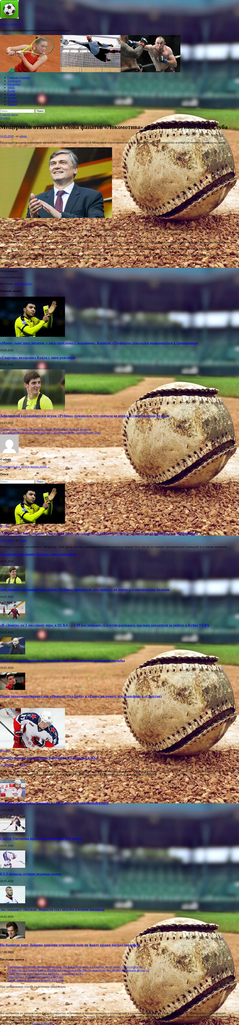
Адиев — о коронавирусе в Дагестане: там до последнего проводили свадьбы (62, 661)
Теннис (12, 97)
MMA (11, 87)
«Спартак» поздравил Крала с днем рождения (37, 358)
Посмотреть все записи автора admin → (25, 466)
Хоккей (12, 104)
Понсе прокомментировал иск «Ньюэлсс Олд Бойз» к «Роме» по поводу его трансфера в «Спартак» (81, 696)
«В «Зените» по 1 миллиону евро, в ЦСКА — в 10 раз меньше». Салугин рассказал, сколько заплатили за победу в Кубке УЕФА (104, 625)
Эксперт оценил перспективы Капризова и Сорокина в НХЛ (49, 758)
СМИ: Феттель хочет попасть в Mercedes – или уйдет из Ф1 (45, 973)
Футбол (12, 101)
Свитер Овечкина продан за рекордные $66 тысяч (41, 838)
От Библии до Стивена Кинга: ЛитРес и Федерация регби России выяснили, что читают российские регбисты (78, 970)
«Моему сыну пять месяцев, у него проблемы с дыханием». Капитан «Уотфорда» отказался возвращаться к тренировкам (99, 343)
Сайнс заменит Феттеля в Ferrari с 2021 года (35, 980)
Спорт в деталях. (10, 24)
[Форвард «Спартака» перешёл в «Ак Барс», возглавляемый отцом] (12, 795)
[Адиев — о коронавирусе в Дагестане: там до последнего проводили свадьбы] (12, 653)
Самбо (11, 94)
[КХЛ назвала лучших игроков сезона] (12, 866)
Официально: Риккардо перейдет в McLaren (35, 977)
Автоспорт (14, 80)
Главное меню (9, 114)
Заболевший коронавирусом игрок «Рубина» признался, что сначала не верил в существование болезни (84, 416)
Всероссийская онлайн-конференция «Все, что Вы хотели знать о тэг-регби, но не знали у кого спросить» (75, 967)
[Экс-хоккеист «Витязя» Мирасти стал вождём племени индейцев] (12, 902)
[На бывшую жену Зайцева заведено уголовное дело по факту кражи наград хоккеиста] (12, 937)
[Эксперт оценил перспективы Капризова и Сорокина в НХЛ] (32, 747)
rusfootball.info (23, 283)
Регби (11, 90)
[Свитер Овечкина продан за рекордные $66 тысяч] (12, 831)
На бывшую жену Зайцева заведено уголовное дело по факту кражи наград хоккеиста (70, 945)
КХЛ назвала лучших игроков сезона (30, 874)
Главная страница (18, 77)
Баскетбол (13, 84)
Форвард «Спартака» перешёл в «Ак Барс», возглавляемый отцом (54, 803)
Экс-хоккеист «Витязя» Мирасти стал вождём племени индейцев (52, 909)
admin (23, 136)
